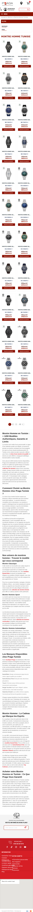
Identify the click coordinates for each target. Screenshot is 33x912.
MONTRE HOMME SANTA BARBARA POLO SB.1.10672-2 (24, 120)
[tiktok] (12, 847)
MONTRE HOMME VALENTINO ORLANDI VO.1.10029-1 (8, 310)
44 (20, 424)
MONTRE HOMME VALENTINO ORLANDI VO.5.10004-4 (8, 214)
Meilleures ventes (17, 866)
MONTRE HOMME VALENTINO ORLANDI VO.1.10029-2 (24, 278)
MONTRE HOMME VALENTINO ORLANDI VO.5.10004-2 (24, 214)
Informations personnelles (20, 859)
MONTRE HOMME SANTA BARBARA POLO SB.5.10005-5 (8, 56)
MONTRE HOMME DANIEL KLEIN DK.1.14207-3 (24, 404)
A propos (4, 857)
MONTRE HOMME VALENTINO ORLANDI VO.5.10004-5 (24, 183)
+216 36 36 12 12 (18, 844)
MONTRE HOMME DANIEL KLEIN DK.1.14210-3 (8, 373)
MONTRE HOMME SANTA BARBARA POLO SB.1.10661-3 (24, 151)
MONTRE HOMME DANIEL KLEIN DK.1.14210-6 (24, 341)
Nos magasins (16, 861)
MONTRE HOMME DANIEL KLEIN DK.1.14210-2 (24, 373)
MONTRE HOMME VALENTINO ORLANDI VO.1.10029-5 (24, 246)
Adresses (15, 868)
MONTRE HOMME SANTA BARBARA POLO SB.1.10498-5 (8, 341)
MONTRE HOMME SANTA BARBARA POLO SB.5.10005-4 (24, 56)
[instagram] (16, 847)
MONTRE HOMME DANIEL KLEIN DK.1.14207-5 (8, 404)
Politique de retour (7, 869)
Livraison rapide (6, 863)
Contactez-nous (7, 855)
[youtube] (25, 847)
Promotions (15, 870)
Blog (3, 871)
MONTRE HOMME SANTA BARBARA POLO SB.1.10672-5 (24, 88)
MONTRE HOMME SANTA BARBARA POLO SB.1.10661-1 (8, 183)
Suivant (22, 424)
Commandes (16, 863)
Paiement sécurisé (7, 867)
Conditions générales (8, 865)
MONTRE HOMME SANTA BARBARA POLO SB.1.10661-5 (8, 151)
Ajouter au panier (8, 66)
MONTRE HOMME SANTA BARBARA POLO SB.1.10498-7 (24, 310)
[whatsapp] (21, 847)
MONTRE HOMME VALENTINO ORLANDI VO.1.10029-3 (8, 278)
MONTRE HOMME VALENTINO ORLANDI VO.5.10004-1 (8, 246)
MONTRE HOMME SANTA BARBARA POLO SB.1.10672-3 (8, 120)
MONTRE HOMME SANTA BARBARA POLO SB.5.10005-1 (8, 88)
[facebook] (7, 847)
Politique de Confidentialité (6, 860)
